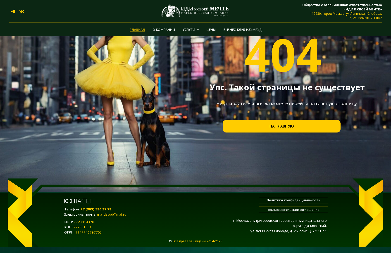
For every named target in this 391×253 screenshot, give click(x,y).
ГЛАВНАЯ (137, 29)
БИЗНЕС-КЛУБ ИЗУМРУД (242, 29)
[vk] (22, 11)
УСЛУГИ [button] (189, 29)
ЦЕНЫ (211, 29)
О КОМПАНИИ (164, 29)
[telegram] (13, 11)
